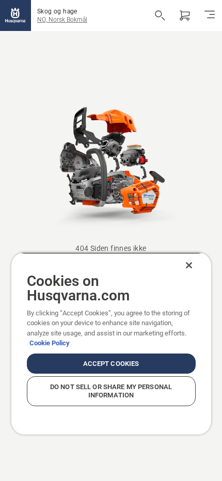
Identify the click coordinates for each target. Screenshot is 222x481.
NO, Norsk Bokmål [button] (62, 19)
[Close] (189, 265)
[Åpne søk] (160, 15)
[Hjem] (15, 15)
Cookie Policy (49, 343)
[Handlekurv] (184, 15)
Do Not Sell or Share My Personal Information (111, 391)
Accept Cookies (111, 363)
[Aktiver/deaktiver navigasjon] (209, 15)
